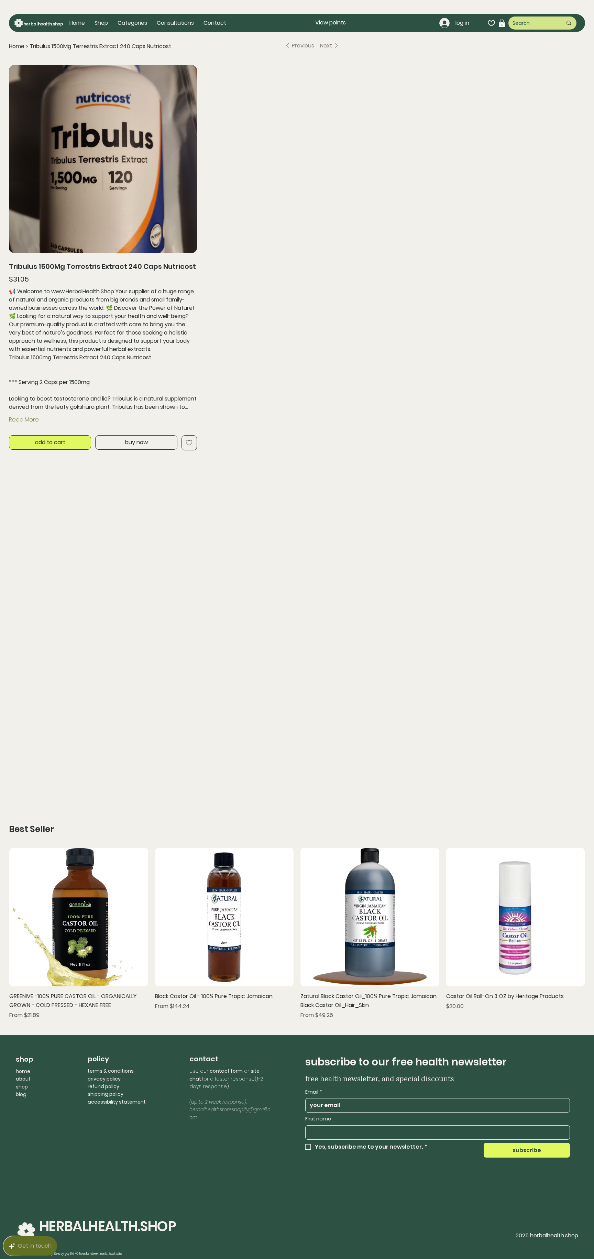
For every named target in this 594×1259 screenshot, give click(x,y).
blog (21, 1094)
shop (22, 1086)
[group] (297, 933)
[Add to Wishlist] (189, 442)
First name (318, 1119)
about (23, 1078)
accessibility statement (117, 1101)
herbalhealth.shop (43, 24)
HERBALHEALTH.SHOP (107, 1226)
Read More (24, 420)
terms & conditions (111, 1071)
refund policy (103, 1086)
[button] (132, 23)
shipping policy (105, 1094)
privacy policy (104, 1078)
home (23, 1071)
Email (313, 1092)
